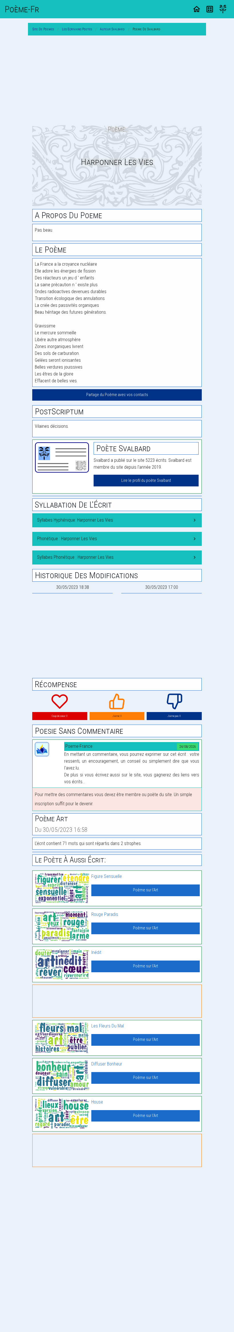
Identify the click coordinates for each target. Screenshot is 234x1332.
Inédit (96, 952)
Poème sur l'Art (145, 890)
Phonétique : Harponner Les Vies (67, 538)
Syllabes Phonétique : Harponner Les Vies (75, 557)
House (97, 1102)
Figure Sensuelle (106, 876)
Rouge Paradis (104, 914)
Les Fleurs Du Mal (107, 1026)
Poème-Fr (22, 9)
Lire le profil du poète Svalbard (146, 480)
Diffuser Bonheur (106, 1064)
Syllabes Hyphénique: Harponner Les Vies (75, 520)
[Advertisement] (117, 80)
